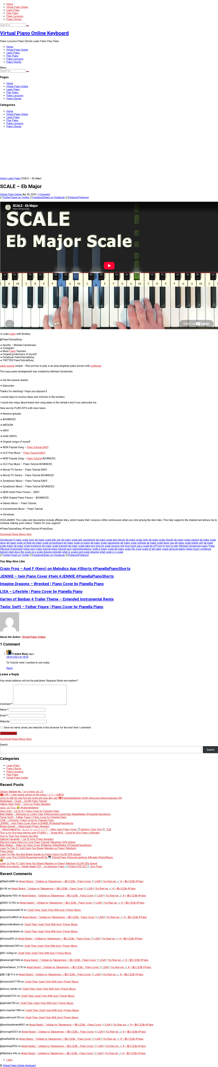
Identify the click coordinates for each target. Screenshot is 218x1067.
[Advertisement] (109, 153)
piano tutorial (7, 365)
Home (9, 4)
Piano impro (6, 851)
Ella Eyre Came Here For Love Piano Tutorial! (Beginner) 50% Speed (37, 842)
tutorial (4, 552)
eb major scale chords (161, 539)
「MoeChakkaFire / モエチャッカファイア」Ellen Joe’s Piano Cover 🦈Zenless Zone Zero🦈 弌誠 (55, 829)
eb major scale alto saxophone (78, 539)
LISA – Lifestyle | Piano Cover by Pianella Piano (41, 591)
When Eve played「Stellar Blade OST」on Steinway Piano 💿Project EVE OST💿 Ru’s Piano (51, 866)
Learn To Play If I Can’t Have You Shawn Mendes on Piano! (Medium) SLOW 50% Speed (48, 863)
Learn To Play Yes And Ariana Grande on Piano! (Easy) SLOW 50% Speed (40, 854)
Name (4, 709)
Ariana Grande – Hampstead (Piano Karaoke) (24, 826)
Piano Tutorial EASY (38, 447)
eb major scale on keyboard (47, 542)
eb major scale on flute (19, 542)
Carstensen (6, 539)
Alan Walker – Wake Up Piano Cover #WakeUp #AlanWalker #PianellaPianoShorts (46, 845)
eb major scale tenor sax (160, 542)
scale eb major (116, 549)
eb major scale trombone (27, 545)
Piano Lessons (14, 16)
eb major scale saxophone (105, 542)
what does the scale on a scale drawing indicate (35, 552)
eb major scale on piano (77, 542)
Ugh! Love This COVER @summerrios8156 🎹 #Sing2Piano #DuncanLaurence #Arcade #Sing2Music (56, 857)
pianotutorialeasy (82, 549)
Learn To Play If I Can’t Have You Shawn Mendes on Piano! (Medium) (38, 848)
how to (161, 545)
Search (4, 744)
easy (31, 539)
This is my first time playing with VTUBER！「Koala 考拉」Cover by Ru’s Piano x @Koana (49, 832)
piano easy (30, 549)
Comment (6, 704)
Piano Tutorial (34, 458)
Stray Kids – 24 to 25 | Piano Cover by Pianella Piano (29, 811)
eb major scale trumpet (55, 545)
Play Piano (12, 13)
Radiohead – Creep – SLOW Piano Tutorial (23, 801)
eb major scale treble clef (189, 542)
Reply (9, 668)
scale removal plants (173, 549)
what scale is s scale (111, 552)
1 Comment (43, 194)
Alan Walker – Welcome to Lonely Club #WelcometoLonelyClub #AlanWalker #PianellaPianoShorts (55, 814)
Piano (12, 351)
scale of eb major (152, 549)
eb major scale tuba (79, 545)
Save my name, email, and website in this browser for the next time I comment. (47, 727)
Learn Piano (13, 10)
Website (4, 721)
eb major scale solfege (133, 542)
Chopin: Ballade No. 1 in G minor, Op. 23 (21, 791)
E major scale (20, 539)
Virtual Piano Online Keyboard (34, 33)
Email (4, 715)
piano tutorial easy (61, 549)
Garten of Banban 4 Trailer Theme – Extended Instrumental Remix (57, 599)
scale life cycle (133, 549)
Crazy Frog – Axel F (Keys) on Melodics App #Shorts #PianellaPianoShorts (65, 568)
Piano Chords (13, 19)
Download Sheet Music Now (16, 534)
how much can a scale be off (141, 545)
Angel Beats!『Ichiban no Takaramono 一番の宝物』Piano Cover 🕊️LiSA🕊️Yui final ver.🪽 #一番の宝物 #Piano (81, 881)
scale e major (99, 549)
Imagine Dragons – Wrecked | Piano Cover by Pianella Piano (52, 584)
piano (13, 333)
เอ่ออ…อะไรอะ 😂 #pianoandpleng (19, 807)
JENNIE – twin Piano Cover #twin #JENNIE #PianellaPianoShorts (57, 576)
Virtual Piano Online (17, 7)
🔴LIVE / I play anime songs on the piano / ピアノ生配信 (32, 794)
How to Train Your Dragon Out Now (19, 836)
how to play (171, 545)
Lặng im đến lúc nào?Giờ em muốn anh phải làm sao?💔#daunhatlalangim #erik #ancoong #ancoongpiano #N (61, 798)
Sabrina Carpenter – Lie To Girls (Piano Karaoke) (27, 839)
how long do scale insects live (107, 545)
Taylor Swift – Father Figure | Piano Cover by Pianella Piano (51, 607)
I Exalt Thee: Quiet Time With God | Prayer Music (54, 910)
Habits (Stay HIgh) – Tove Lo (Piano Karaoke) (25, 804)
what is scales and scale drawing (80, 552)
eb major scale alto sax (48, 539)
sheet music (193, 549)
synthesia (95, 365)
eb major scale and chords (110, 539)
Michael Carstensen (190, 545)
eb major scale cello (137, 539)
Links (9, 1059)
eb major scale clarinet (186, 539)
